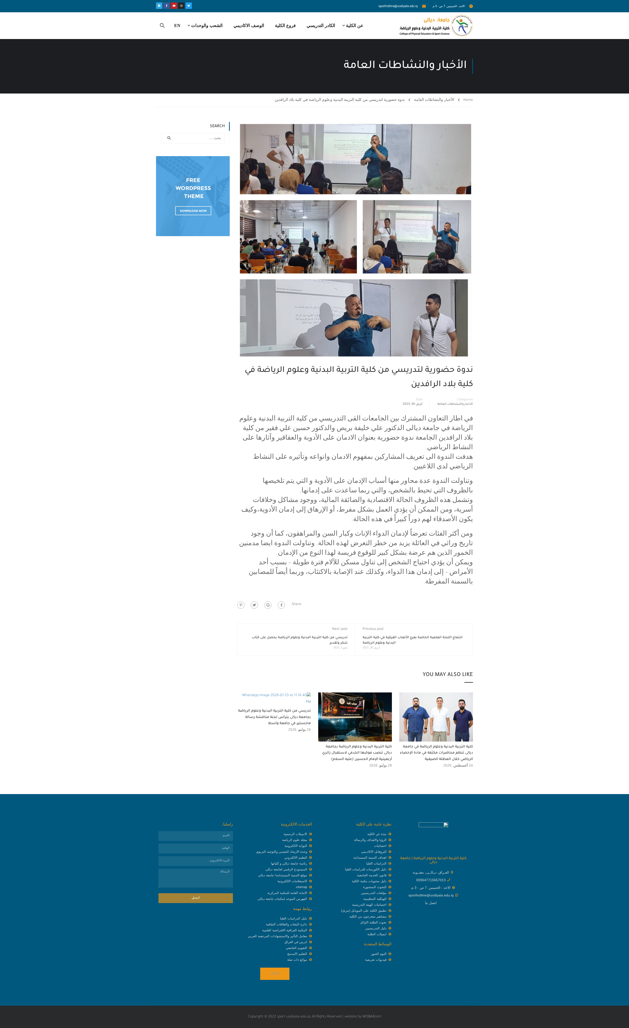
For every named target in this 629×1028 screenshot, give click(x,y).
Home (468, 100)
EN (177, 25)
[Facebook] (281, 605)
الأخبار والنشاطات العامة (434, 100)
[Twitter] (189, 5)
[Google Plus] (268, 605)
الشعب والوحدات (207, 25)
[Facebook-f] (166, 5)
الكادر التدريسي (321, 25)
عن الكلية (354, 25)
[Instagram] (181, 5)
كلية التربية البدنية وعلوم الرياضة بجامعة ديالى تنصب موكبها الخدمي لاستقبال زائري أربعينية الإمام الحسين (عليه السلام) (357, 753)
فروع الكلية (285, 25)
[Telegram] (159, 5)
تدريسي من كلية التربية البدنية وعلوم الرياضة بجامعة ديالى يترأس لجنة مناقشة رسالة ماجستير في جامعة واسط (274, 717)
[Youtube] (174, 5)
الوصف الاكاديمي (248, 25)
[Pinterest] (240, 605)
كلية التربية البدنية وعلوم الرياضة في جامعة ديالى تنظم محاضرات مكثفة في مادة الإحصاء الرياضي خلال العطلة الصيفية (436, 753)
